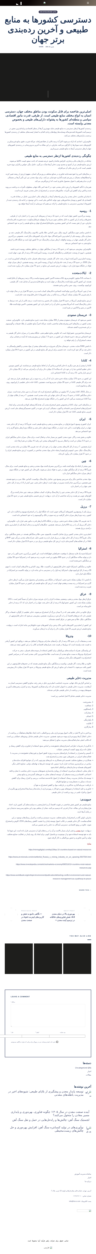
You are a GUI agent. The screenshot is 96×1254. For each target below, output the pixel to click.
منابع (89, 844)
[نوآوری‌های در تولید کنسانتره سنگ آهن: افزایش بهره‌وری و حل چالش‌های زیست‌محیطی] (88, 1130)
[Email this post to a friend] (72, 894)
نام (12, 1032)
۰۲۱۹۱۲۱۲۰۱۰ (77, 1196)
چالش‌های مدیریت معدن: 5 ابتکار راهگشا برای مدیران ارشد (48, 955)
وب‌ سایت (62, 1032)
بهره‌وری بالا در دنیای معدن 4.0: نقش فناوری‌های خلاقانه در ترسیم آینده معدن (69, 916)
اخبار (89, 1071)
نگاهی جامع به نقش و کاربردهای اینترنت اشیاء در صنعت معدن (26, 916)
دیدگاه (13, 1002)
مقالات (88, 1075)
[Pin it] (77, 894)
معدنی (78, 831)
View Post (19, 966)
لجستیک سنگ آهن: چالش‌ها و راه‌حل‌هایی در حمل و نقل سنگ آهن (50, 1119)
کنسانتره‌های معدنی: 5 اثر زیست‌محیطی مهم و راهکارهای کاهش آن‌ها (19, 955)
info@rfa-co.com (74, 1201)
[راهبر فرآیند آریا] (27, 3)
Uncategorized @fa (48, 12)
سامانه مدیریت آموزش (82, 1174)
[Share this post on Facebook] (88, 894)
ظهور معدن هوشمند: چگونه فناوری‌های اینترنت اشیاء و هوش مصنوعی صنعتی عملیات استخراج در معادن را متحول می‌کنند (77, 955)
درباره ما (88, 1181)
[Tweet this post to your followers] (83, 894)
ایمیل (37, 1032)
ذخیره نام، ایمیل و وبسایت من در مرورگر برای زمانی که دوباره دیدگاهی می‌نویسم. (33, 1042)
